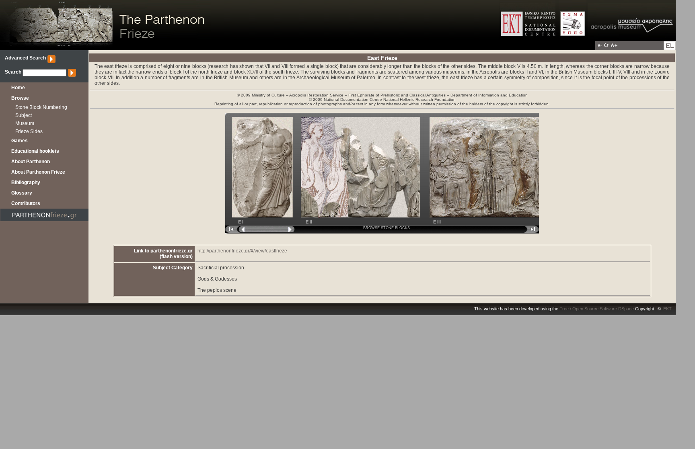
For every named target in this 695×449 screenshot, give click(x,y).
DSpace (626, 308)
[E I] (259, 215)
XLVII (252, 72)
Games (19, 141)
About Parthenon (30, 161)
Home (18, 87)
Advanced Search (25, 58)
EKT (667, 308)
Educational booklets (35, 151)
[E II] (356, 215)
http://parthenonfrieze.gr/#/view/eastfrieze (242, 251)
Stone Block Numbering (41, 107)
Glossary (21, 193)
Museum (24, 123)
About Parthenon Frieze (38, 172)
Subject (23, 115)
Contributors (25, 203)
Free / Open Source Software (588, 308)
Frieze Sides (29, 131)
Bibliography (25, 182)
